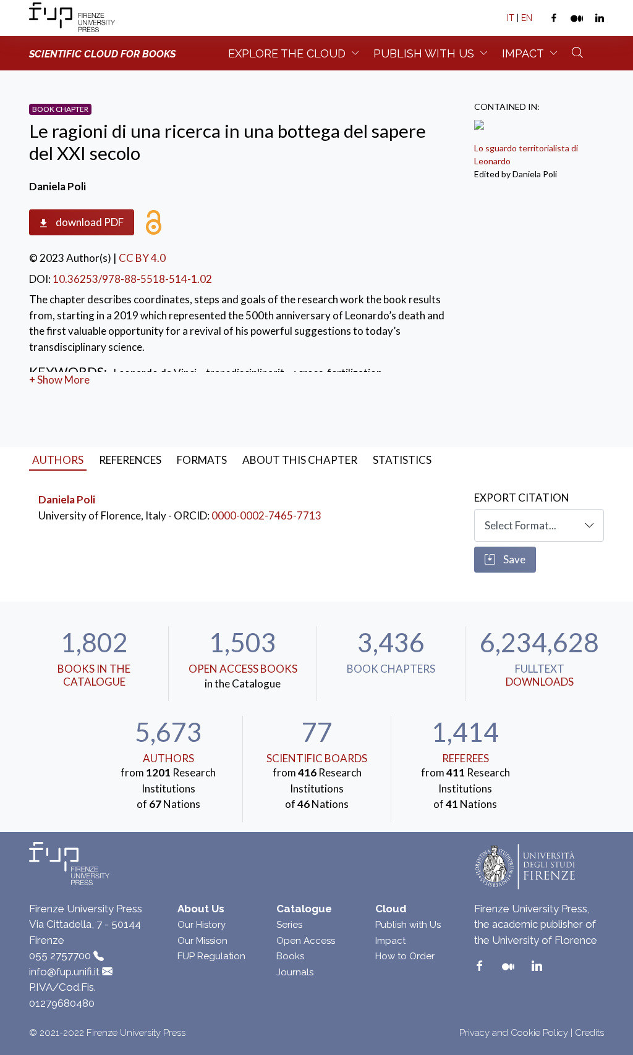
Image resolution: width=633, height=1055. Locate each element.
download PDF (89, 222)
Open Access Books (243, 668)
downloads (540, 681)
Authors (168, 758)
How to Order (405, 956)
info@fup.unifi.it (64, 971)
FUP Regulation (211, 956)
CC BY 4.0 (142, 257)
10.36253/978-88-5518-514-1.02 (132, 278)
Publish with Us (408, 924)
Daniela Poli (66, 499)
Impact (523, 53)
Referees (465, 758)
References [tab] (130, 459)
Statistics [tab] (402, 459)
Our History (201, 924)
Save (513, 559)
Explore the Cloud (287, 53)
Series (289, 924)
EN (526, 18)
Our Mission (202, 940)
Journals (294, 972)
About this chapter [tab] (299, 459)
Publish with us (423, 53)
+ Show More (59, 379)
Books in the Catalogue (93, 674)
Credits (589, 1032)
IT (510, 18)
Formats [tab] (202, 459)
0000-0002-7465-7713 (266, 515)
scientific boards (316, 758)
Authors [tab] (57, 459)
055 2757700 (60, 955)
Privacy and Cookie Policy (513, 1032)
